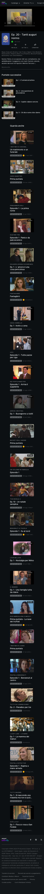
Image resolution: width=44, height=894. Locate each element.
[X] (41, 840)
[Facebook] (31, 840)
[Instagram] (36, 840)
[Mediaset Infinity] (4, 3)
